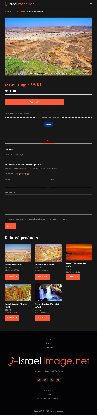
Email (53, 179)
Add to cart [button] (12, 277)
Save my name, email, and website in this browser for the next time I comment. (37, 219)
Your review (10, 192)
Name (8, 179)
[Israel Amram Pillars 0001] (18, 292)
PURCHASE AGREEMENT (48, 398)
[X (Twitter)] (45, 380)
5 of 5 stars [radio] (28, 174)
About (48, 343)
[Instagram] (51, 380)
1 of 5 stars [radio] (17, 174)
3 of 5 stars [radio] (22, 174)
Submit (10, 226)
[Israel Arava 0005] (48, 253)
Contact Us (48, 347)
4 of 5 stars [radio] (25, 174)
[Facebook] (39, 380)
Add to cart (34, 102)
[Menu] (91, 4)
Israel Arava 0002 (14, 264)
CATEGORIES (48, 390)
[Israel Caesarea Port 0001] (79, 252)
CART (48, 394)
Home (48, 339)
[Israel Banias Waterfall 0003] (48, 292)
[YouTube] (58, 380)
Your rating (10, 174)
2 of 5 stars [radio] (20, 174)
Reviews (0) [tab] (48, 141)
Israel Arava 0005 (44, 264)
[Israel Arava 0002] (18, 252)
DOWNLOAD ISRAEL (23, 113)
